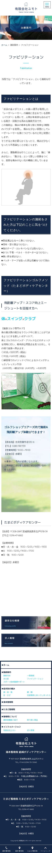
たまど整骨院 (9, 709)
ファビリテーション (35, 678)
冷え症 (6, 678)
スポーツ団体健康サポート (14, 682)
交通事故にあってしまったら (38, 695)
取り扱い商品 (32, 720)
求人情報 (30, 730)
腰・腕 (29, 692)
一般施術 (30, 675)
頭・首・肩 (7, 692)
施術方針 (7, 675)
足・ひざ (7, 695)
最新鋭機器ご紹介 (10, 720)
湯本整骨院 (8, 702)
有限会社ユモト (9, 730)
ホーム (4, 45)
